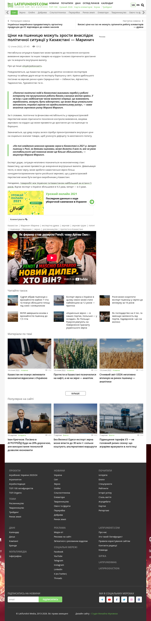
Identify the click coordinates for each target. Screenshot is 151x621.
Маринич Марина (30, 225)
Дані (12, 527)
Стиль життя (105, 497)
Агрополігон (15, 479)
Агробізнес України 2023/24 (23, 475)
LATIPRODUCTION (109, 568)
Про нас (103, 532)
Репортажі (104, 510)
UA (133, 4)
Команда (103, 550)
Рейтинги (103, 488)
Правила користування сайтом (114, 541)
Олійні (31, 12)
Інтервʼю (22, 435)
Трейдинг (14, 512)
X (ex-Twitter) (60, 573)
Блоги (65, 435)
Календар (14, 532)
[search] (142, 5)
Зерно (22, 12)
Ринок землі (89, 12)
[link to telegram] (102, 599)
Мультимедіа (18, 551)
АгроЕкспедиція (17, 484)
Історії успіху (105, 492)
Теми (12, 498)
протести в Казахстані (71, 229)
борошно (27, 229)
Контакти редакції (108, 545)
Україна (58, 475)
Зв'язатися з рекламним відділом (71, 541)
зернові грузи (79, 225)
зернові (65, 225)
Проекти (14, 470)
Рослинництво (16, 503)
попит (92, 225)
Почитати (105, 470)
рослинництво (50, 229)
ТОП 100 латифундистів (21, 488)
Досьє (12, 536)
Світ (14, 12)
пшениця (15, 229)
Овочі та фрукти (137, 12)
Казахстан (13, 225)
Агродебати (104, 501)
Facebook (58, 551)
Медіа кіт (58, 532)
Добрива (42, 12)
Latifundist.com (109, 527)
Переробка (74, 12)
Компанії (13, 541)
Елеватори (103, 12)
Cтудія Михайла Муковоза (104, 613)
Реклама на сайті (62, 536)
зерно (37, 229)
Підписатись (50, 599)
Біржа (102, 556)
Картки (102, 506)
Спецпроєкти (105, 484)
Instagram (59, 565)
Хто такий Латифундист (111, 536)
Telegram (58, 560)
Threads (58, 578)
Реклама (60, 527)
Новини (24, 370)
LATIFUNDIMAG (108, 562)
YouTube (58, 556)
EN (138, 4)
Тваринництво (118, 12)
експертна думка (50, 225)
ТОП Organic (15, 492)
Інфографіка (15, 556)
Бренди (13, 545)
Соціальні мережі (65, 547)
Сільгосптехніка (58, 12)
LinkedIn (58, 569)
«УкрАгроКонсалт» (32, 65)
